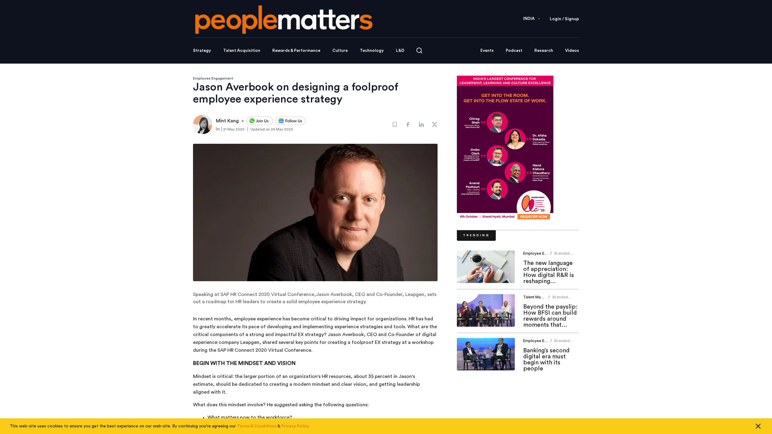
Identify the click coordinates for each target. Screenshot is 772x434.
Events (487, 51)
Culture (340, 51)
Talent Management (541, 297)
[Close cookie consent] (758, 426)
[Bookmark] (395, 124)
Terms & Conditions (257, 426)
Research (543, 51)
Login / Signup (564, 19)
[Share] (408, 124)
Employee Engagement (213, 78)
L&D (400, 51)
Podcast (514, 51)
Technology (372, 51)
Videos (572, 51)
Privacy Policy (295, 426)
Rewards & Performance (296, 51)
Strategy (202, 51)
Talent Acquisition (241, 51)
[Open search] (419, 50)
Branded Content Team (565, 299)
